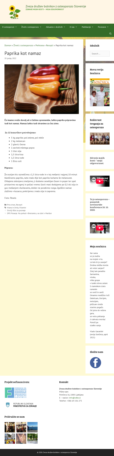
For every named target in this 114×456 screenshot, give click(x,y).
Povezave (102, 27)
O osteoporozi (8, 27)
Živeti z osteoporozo (30, 27)
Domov (7, 45)
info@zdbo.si (75, 397)
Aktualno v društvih (54, 27)
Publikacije (86, 27)
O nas (72, 27)
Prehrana (39, 45)
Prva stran (11, 205)
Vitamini (22, 207)
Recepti (49, 45)
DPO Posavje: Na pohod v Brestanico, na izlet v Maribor (29, 213)
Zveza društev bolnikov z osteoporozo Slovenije (56, 6)
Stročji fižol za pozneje (16, 210)
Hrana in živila (12, 207)
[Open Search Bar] (110, 33)
